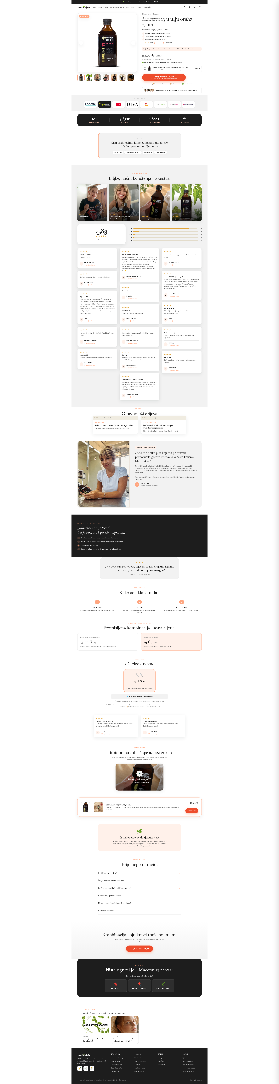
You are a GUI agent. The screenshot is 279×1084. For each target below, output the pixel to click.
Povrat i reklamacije (188, 1064)
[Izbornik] (199, 7)
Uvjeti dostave (186, 1058)
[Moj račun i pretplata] (190, 7)
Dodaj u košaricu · (139, 949)
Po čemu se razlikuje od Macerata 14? (114, 888)
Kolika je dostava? (106, 910)
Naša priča (147, 7)
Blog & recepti (139, 1071)
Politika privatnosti (188, 1071)
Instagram (161, 1058)
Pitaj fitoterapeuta (140, 1061)
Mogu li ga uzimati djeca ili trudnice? (114, 903)
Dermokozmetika (116, 1068)
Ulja (94, 7)
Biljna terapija (103, 7)
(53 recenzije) (159, 43)
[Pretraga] (185, 7)
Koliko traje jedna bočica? (109, 895)
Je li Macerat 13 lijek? (107, 873)
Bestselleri (161, 1064)
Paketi (139, 7)
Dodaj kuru (192, 811)
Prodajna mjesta (139, 1068)
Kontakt (137, 1064)
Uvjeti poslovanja (187, 1061)
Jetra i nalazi (116, 985)
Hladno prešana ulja (117, 1058)
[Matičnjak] (83, 7)
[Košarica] (195, 7)
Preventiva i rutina (163, 985)
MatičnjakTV (162, 1061)
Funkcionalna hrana (117, 7)
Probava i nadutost (139, 985)
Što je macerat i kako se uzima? (111, 880)
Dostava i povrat (139, 1058)
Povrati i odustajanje (188, 1068)
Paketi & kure (115, 1071)
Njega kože (130, 7)
